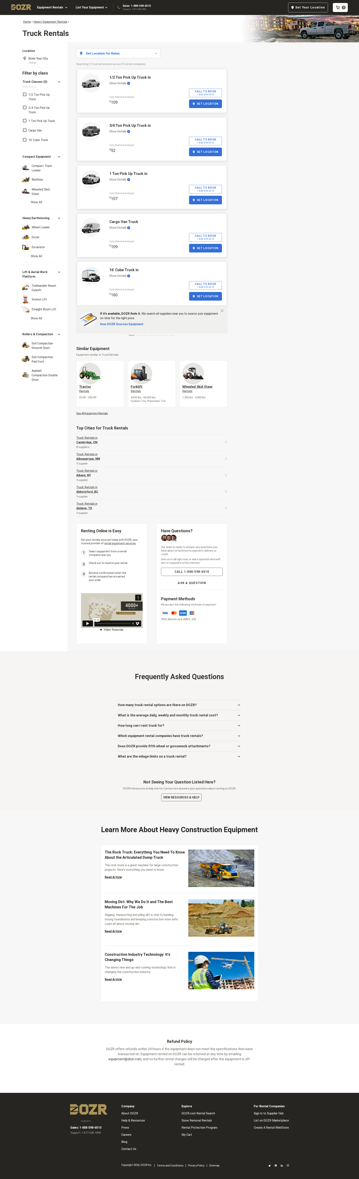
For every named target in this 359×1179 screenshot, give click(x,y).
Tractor (85, 389)
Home (27, 22)
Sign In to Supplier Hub (269, 1113)
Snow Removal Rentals (197, 1120)
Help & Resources (133, 1120)
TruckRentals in (86, 440)
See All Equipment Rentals (92, 413)
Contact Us (128, 1149)
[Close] (222, 310)
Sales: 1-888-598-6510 (137, 5)
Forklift (136, 389)
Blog (124, 1142)
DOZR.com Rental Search (198, 1113)
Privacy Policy (196, 1165)
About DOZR (129, 1113)
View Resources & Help (181, 797)
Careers (126, 1134)
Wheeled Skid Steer (197, 389)
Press (125, 1127)
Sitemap (214, 1165)
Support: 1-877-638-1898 (134, 9)
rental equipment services (120, 543)
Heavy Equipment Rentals (50, 22)
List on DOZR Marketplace (271, 1120)
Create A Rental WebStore (271, 1127)
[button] (41, 84)
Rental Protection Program (199, 1127)
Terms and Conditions (170, 1165)
